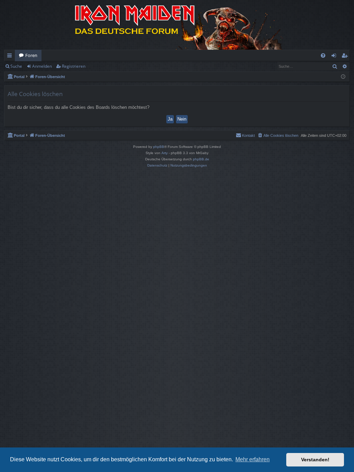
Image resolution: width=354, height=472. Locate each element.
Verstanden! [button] (315, 459)
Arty (164, 153)
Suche (16, 66)
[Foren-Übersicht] (177, 25)
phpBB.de (201, 159)
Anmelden (42, 66)
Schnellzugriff (11, 56)
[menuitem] (323, 55)
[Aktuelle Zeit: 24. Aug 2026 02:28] (343, 77)
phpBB (158, 147)
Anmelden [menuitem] (335, 56)
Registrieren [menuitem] (346, 56)
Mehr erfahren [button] (252, 459)
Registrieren (73, 66)
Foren (31, 55)
